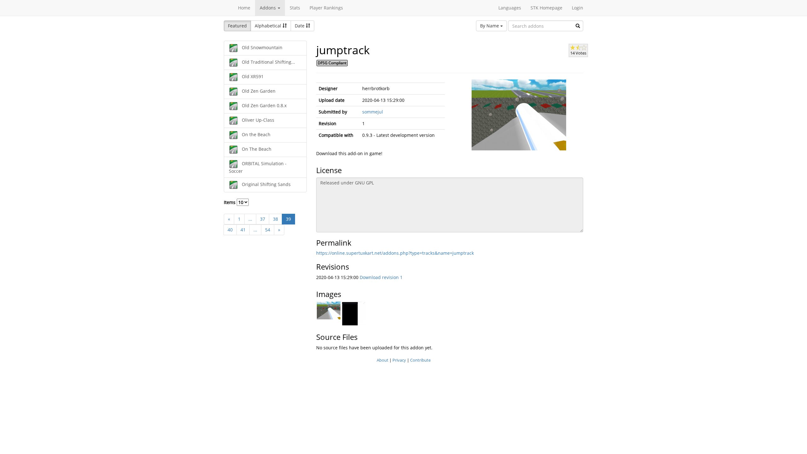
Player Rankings (326, 8)
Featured (237, 26)
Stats (295, 8)
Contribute (420, 360)
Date (300, 26)
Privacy (399, 360)
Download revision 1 (381, 277)
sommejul (372, 112)
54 (267, 230)
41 (243, 230)
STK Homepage (546, 8)
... (250, 219)
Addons (268, 8)
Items (230, 202)
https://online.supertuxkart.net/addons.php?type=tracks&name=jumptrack (395, 253)
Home (244, 8)
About (382, 360)
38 (275, 219)
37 (262, 219)
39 (288, 219)
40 (230, 230)
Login (577, 8)
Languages (509, 8)
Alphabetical (268, 26)
